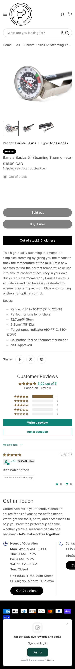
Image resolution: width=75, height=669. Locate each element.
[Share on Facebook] (19, 359)
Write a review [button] (37, 422)
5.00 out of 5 (47, 383)
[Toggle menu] (5, 14)
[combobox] (37, 32)
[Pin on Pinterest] (41, 359)
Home (7, 45)
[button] (62, 32)
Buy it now (37, 224)
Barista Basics (25, 143)
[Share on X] (30, 359)
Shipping (8, 168)
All (18, 45)
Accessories (59, 143)
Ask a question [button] (37, 431)
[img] (12, 455)
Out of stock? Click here (37, 240)
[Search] (67, 33)
